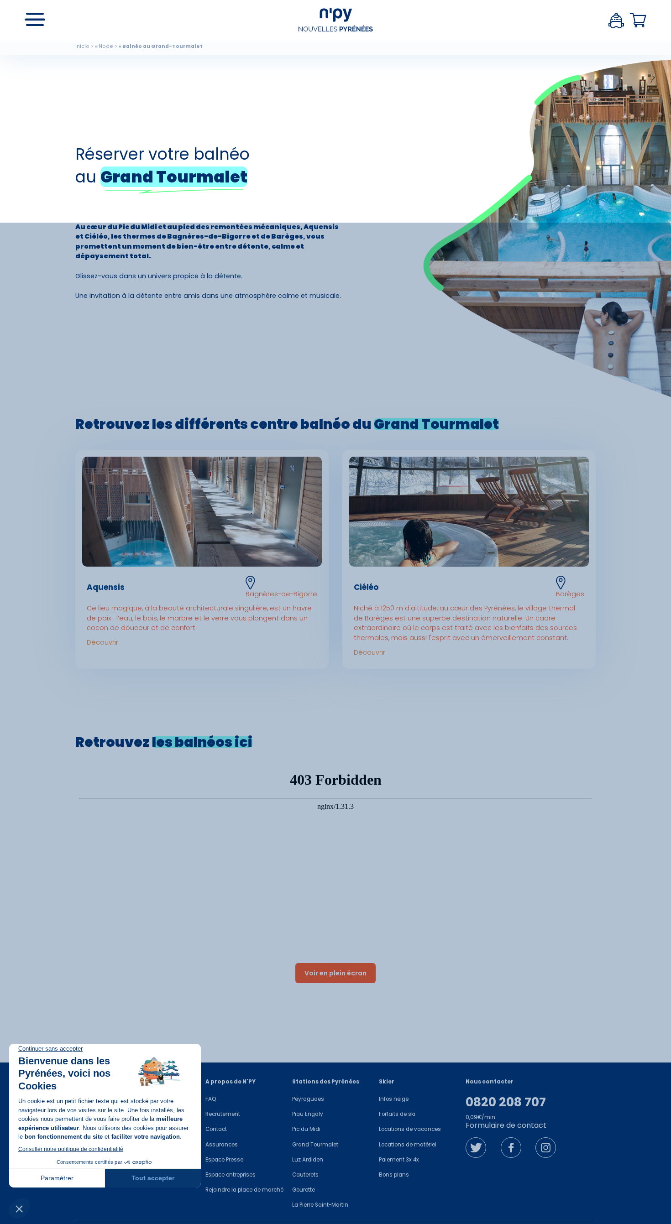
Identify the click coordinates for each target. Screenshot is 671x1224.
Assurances (221, 1144)
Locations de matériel (407, 1144)
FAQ (210, 1099)
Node (106, 46)
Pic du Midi (306, 1129)
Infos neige (394, 1099)
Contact (216, 1129)
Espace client (616, 20)
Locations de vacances (410, 1129)
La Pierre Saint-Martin (320, 1204)
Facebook (511, 1147)
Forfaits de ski (397, 1114)
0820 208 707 (506, 1102)
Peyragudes (308, 1099)
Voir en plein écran (335, 973)
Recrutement (222, 1114)
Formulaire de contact (506, 1125)
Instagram (545, 1147)
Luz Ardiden (307, 1159)
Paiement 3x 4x (399, 1159)
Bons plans (394, 1174)
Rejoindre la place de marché (244, 1189)
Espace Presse (224, 1159)
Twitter (476, 1147)
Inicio (82, 46)
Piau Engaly (307, 1114)
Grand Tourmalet (315, 1144)
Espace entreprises (230, 1174)
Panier (638, 20)
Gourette (303, 1189)
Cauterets (305, 1174)
